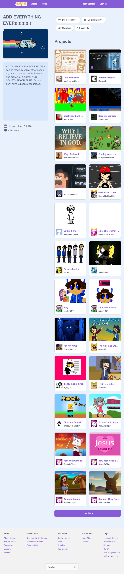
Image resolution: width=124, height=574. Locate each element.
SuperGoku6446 (71, 194)
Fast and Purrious (73, 460)
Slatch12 (102, 349)
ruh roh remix (70, 345)
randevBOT (68, 310)
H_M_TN (67, 387)
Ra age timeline (72, 269)
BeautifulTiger (104, 425)
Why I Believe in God (74, 154)
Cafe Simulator (71, 77)
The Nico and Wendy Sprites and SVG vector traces (108, 345)
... (99, 269)
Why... (67, 307)
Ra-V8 (66, 272)
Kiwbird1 (102, 81)
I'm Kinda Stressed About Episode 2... (108, 307)
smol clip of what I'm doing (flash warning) (108, 230)
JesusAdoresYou (71, 157)
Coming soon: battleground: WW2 (108, 154)
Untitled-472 (70, 230)
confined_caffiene (71, 81)
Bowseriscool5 (70, 349)
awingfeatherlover (106, 157)
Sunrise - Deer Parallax (108, 498)
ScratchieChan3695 (107, 196)
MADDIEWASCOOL (106, 234)
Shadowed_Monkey (72, 425)
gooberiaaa (68, 119)
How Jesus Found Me (108, 460)
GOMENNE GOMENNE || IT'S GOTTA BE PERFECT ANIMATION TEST (108, 192)
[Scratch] (21, 4)
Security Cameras (107, 115)
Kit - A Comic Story (108, 422)
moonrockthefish (71, 234)
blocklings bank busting (74, 115)
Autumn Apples (72, 498)
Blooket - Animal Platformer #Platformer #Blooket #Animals (74, 422)
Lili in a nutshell (106, 383)
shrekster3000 (104, 119)
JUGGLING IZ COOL (74, 383)
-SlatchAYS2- (104, 272)
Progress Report (106, 77)
